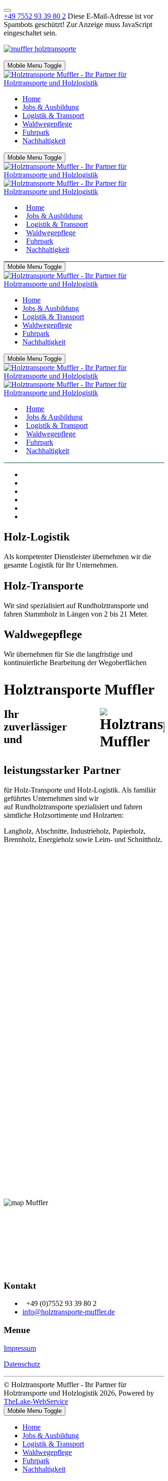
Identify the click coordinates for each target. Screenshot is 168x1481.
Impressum (20, 1348)
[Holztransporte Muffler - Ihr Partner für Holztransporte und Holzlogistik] (84, 83)
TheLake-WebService (36, 1401)
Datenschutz (22, 1364)
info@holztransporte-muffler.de (68, 1312)
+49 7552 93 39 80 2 (35, 16)
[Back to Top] (7, 10)
